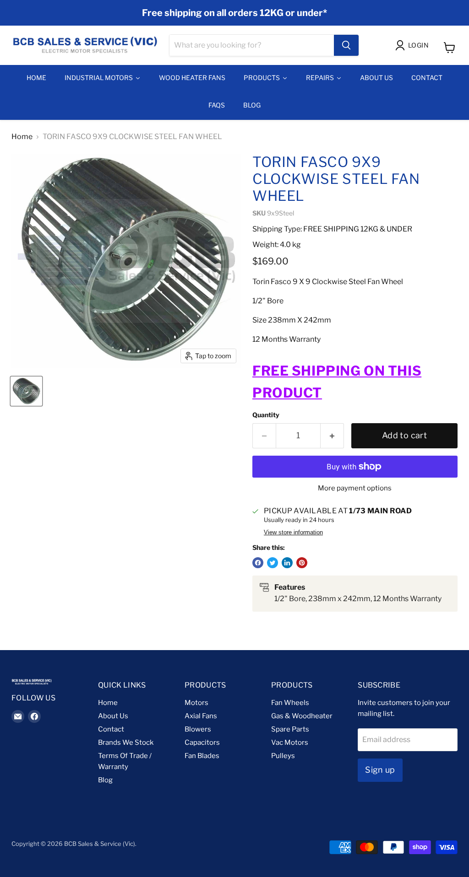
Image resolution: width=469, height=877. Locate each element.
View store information (293, 532)
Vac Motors (289, 742)
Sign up (380, 770)
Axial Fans (201, 716)
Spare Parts (290, 729)
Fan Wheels (290, 703)
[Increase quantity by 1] (332, 435)
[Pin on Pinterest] (301, 562)
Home (22, 137)
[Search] (346, 45)
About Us (113, 716)
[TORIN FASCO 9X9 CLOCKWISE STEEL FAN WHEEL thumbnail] (26, 391)
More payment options (355, 488)
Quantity (265, 415)
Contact (111, 729)
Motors (196, 703)
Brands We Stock (125, 742)
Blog (105, 780)
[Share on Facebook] (257, 562)
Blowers (198, 729)
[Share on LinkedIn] (287, 562)
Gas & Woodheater (302, 716)
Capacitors (202, 742)
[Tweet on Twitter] (272, 562)
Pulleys (283, 756)
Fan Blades (202, 756)
